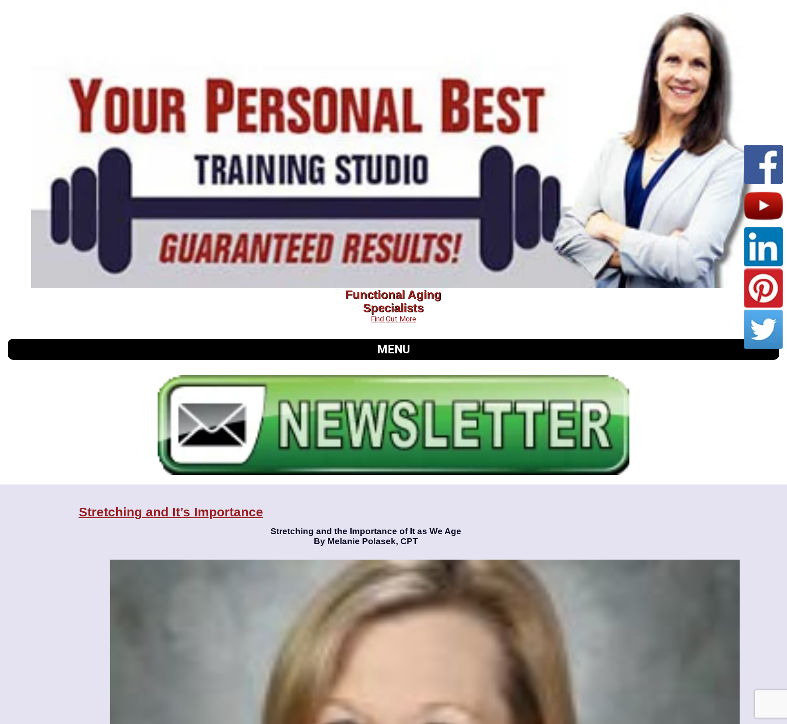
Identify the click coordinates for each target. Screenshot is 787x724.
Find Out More (393, 319)
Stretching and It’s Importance (171, 512)
